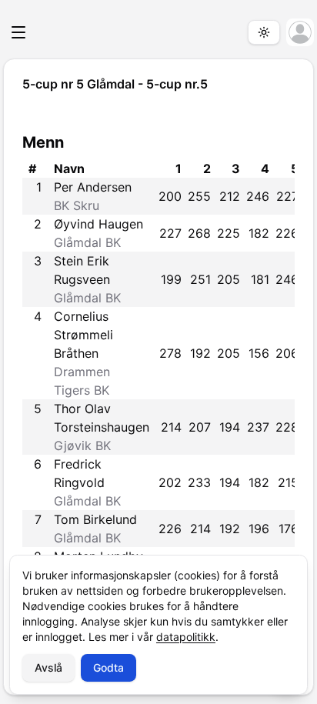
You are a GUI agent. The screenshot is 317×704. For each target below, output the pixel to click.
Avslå (48, 667)
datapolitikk (185, 636)
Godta (108, 667)
